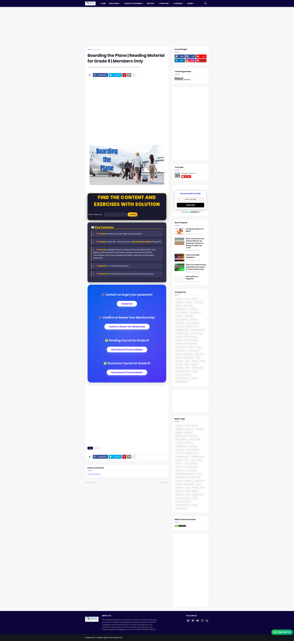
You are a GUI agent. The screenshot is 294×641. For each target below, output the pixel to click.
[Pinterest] (124, 75)
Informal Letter (180, 350)
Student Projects (197, 368)
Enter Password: (95, 214)
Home (90, 49)
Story (187, 368)
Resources (179, 364)
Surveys (195, 371)
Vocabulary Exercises (182, 378)
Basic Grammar (195, 312)
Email (187, 333)
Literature (179, 357)
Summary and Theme (183, 371)
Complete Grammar (197, 330)
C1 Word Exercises (181, 319)
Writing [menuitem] (150, 3)
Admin (187, 299)
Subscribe (190, 205)
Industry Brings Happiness (192, 256)
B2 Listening (194, 309)
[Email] (129, 75)
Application (179, 302)
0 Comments (135, 67)
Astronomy (189, 302)
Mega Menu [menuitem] (114, 3)
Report (203, 361)
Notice (198, 357)
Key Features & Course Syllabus (127, 349)
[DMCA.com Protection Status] (180, 526)
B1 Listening (188, 306)
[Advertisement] (147, 26)
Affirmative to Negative (192, 277)
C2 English (193, 319)
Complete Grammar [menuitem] (133, 3)
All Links (195, 299)
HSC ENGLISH (192, 343)
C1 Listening (189, 316)
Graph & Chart (180, 343)
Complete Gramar (192, 326)
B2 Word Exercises (181, 312)
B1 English (179, 306)
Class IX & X (179, 326)
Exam (200, 333)
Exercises (179, 337)
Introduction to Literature (184, 354)
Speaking (195, 364)
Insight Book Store (193, 350)
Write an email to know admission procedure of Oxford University (196, 267)
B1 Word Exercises (181, 309)
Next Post (164, 482)
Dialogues (179, 333)
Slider (187, 364)
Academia (179, 299)
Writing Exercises (181, 381)
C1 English (179, 316)
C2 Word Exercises (193, 323)
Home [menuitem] (103, 3)
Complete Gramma (182, 330)
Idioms (199, 347)
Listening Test (199, 354)
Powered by (185, 212)
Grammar (179, 340)
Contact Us (126, 303)
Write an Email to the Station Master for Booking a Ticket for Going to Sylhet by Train (195, 243)
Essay (193, 333)
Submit (132, 214)
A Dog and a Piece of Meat (195, 230)
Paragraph (179, 361)
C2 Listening (180, 323)
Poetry (187, 361)
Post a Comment (94, 474)
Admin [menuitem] (190, 3)
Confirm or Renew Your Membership (127, 326)
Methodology (189, 357)
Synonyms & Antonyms (183, 375)
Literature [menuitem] (163, 3)
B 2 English (199, 302)
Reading (96, 49)
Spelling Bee (180, 368)
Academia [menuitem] (177, 3)
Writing (194, 378)
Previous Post (91, 482)
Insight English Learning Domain (109, 637)
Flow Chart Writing (191, 337)
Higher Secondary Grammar (185, 347)
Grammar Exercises (191, 340)
